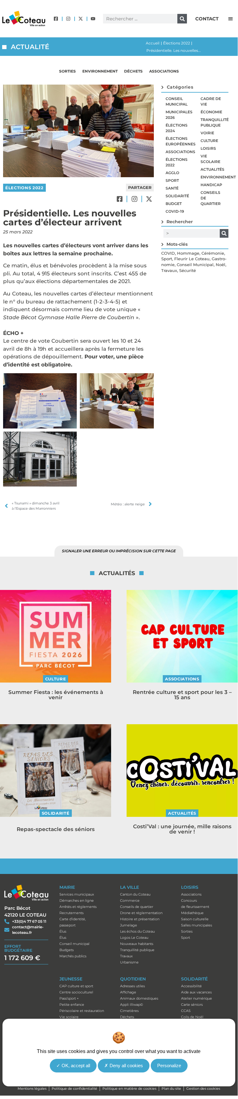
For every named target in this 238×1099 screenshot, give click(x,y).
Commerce (130, 900)
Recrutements (71, 913)
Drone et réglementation (141, 913)
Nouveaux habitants (136, 944)
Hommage (188, 253)
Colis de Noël (192, 1017)
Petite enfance (71, 1004)
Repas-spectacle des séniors (56, 829)
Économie (211, 112)
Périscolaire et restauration (81, 1011)
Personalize (169, 1065)
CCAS (186, 1011)
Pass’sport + (69, 998)
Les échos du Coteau (137, 931)
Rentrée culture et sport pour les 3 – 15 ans (182, 694)
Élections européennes (181, 141)
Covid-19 (175, 211)
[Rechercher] (182, 18)
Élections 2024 (177, 128)
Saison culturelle (195, 919)
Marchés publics (72, 956)
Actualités (212, 169)
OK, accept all (75, 1065)
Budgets (66, 950)
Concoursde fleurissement (195, 903)
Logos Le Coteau (134, 937)
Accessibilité (191, 986)
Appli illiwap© (131, 1004)
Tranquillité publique (215, 122)
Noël (220, 264)
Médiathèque (192, 913)
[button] (231, 19)
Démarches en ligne (76, 900)
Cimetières (129, 1011)
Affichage (128, 992)
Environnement (100, 71)
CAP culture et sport (76, 986)
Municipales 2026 (179, 115)
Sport (172, 180)
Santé (172, 188)
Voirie (207, 133)
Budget (174, 203)
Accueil (152, 43)
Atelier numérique (196, 998)
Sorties (67, 71)
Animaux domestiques (139, 998)
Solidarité (177, 196)
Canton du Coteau (135, 894)
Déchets (133, 71)
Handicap (211, 184)
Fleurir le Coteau (192, 258)
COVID (168, 253)
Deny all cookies (125, 1065)
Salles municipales (196, 925)
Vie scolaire (210, 159)
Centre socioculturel (76, 992)
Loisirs (208, 148)
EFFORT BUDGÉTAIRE (18, 948)
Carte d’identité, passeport (72, 922)
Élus (62, 931)
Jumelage (128, 925)
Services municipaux (76, 894)
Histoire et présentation (139, 919)
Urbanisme (129, 962)
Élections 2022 (176, 43)
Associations (164, 71)
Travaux (169, 270)
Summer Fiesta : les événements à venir (55, 694)
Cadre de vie (211, 101)
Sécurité (187, 270)
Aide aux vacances (196, 992)
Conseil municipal (177, 101)
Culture (209, 140)
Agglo (172, 172)
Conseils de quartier (211, 198)
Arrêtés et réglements (78, 907)
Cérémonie (212, 253)
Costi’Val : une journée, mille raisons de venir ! (182, 829)
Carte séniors (192, 1004)
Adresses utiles (132, 986)
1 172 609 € (22, 958)
